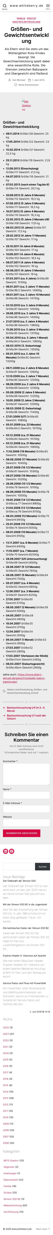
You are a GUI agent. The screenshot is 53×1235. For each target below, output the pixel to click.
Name (7, 789)
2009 (6, 1123)
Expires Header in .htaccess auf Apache (24, 955)
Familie (21, 18)
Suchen (43, 866)
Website (7, 817)
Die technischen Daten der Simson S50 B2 (26, 928)
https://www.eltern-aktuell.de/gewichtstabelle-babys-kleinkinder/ (24, 678)
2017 (5, 1072)
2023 (6, 1033)
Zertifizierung (11, 1211)
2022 (6, 1040)
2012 (5, 1104)
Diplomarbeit (11, 1179)
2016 (5, 1078)
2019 (5, 1059)
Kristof (31, 18)
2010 (5, 1117)
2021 (5, 1046)
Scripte (7, 1192)
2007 (6, 1136)
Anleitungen (10, 1173)
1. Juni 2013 (38, 80)
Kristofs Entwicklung (26, 22)
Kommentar (10, 761)
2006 (6, 1143)
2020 (6, 1053)
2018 (5, 1066)
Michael (21, 80)
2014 (5, 1091)
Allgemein (9, 1166)
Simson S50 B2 (12, 1199)
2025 (6, 1027)
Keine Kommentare (29, 84)
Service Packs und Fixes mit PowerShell (24, 983)
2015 (5, 1085)
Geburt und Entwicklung (20, 689)
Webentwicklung (13, 1205)
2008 (6, 1130)
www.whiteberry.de (26, 5)
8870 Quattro (11, 1160)
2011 (5, 1110)
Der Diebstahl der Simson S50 (19, 880)
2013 (5, 1098)
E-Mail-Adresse (12, 803)
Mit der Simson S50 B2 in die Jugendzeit (25, 904)
